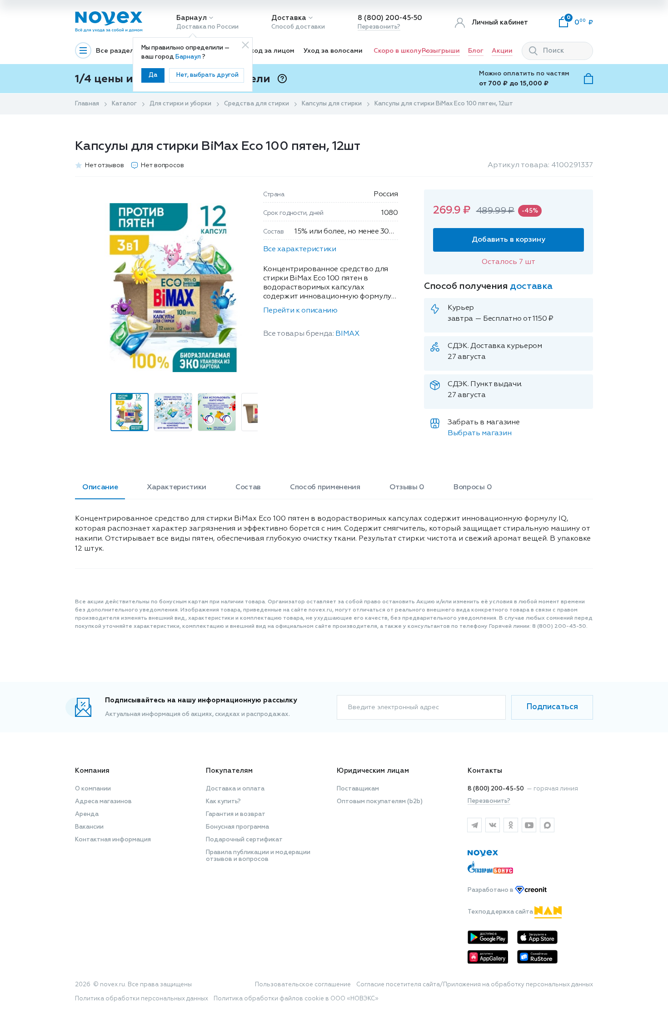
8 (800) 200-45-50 (390, 18)
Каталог (124, 104)
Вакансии (89, 827)
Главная (87, 104)
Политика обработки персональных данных (141, 999)
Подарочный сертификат (244, 840)
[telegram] (474, 825)
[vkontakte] (492, 825)
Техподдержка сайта (501, 912)
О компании (93, 789)
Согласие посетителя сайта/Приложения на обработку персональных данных (474, 985)
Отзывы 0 (406, 487)
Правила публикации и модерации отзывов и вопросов (258, 856)
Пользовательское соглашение (303, 985)
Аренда (87, 814)
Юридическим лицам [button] (373, 770)
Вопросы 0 (473, 487)
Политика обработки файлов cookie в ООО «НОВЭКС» (296, 999)
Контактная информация (113, 840)
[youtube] (529, 825)
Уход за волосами (333, 51)
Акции (502, 51)
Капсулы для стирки (332, 104)
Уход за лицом (270, 51)
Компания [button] (92, 770)
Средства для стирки (256, 104)
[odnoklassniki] (511, 825)
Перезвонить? (379, 27)
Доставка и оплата (235, 789)
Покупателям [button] (229, 770)
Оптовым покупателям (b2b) (380, 802)
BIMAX (347, 334)
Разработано (491, 890)
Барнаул (191, 18)
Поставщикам (358, 789)
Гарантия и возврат (235, 814)
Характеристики (176, 487)
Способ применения (325, 487)
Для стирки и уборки (180, 104)
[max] (547, 825)
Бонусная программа (237, 827)
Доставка (288, 18)
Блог (476, 51)
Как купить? (223, 802)
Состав (248, 487)
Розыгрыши (441, 51)
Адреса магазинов (103, 802)
